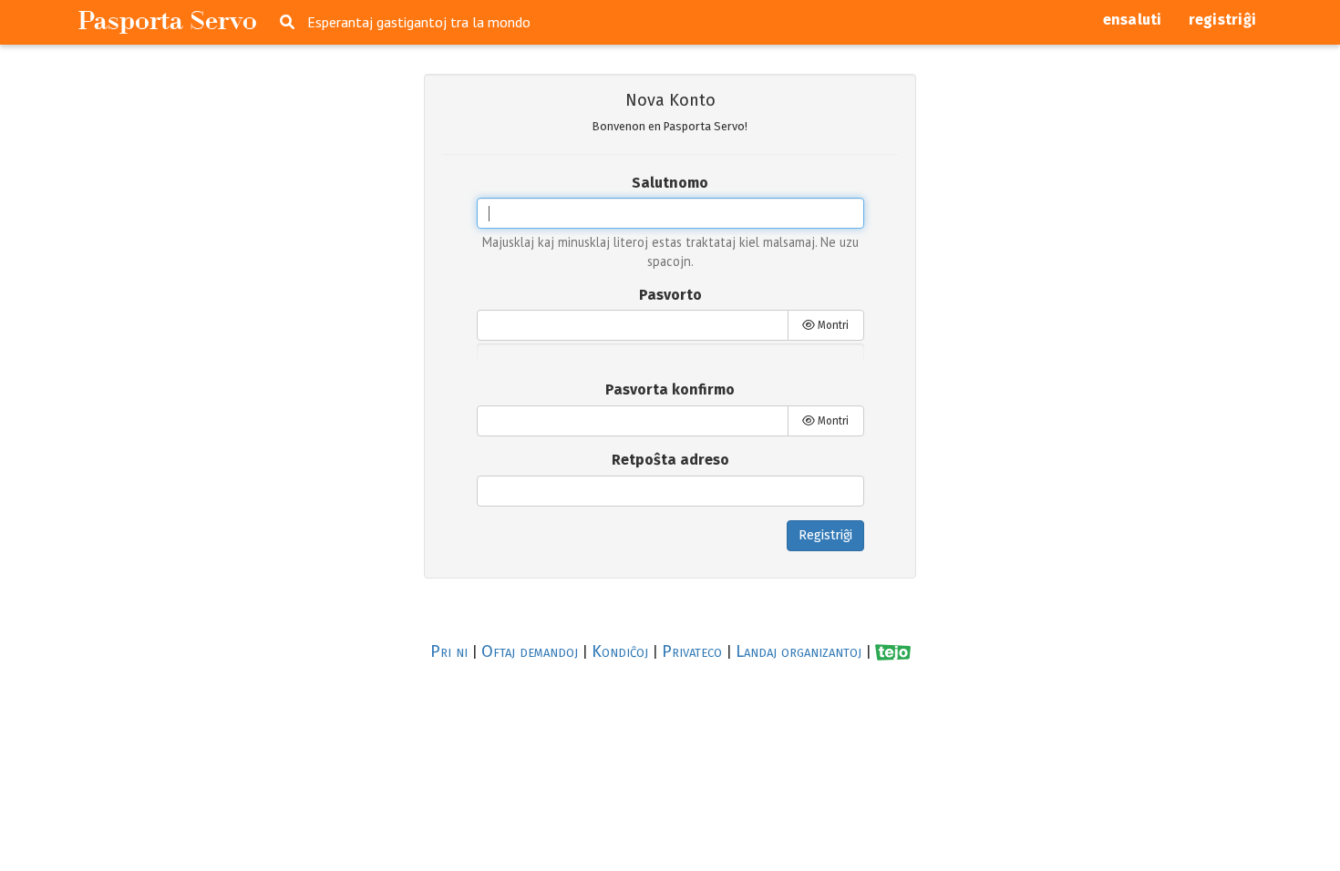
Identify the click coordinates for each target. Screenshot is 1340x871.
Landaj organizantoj (798, 651)
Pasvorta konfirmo (670, 389)
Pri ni (449, 651)
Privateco (692, 651)
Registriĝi (825, 535)
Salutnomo (670, 182)
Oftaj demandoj (529, 651)
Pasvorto (670, 294)
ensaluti (1132, 19)
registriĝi (1223, 19)
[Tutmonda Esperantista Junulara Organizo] (893, 652)
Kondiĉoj (620, 651)
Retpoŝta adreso (670, 459)
